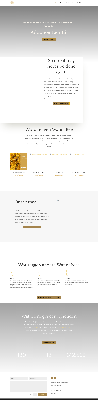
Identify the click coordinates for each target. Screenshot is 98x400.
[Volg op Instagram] (52, 378)
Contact (74, 2)
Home (56, 2)
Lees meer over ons (32, 227)
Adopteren (61, 2)
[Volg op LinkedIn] (55, 378)
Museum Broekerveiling (63, 327)
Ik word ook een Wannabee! (49, 297)
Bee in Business (81, 2)
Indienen (42, 394)
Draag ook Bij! (49, 342)
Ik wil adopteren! (61, 103)
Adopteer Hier (49, 39)
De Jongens (37, 327)
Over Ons (68, 2)
